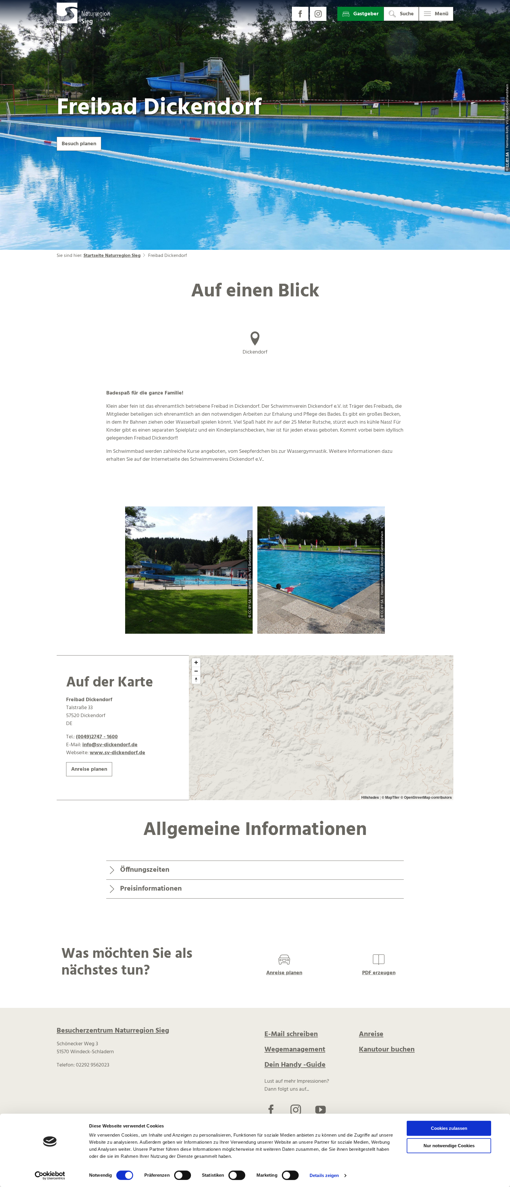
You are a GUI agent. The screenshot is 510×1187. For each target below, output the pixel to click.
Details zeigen (324, 1175)
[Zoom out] (196, 671)
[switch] (182, 1175)
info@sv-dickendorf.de (110, 745)
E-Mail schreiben (291, 1034)
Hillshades (370, 797)
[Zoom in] (196, 662)
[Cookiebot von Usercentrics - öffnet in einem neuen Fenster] (50, 1175)
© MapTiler (391, 797)
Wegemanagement (294, 1049)
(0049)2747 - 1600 (97, 737)
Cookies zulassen (449, 1128)
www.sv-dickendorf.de (117, 753)
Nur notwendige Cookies (449, 1145)
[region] (321, 727)
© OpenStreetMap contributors (426, 797)
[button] (300, 14)
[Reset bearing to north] (196, 679)
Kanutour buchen (387, 1049)
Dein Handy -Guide (295, 1065)
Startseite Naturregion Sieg (112, 256)
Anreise (371, 1034)
